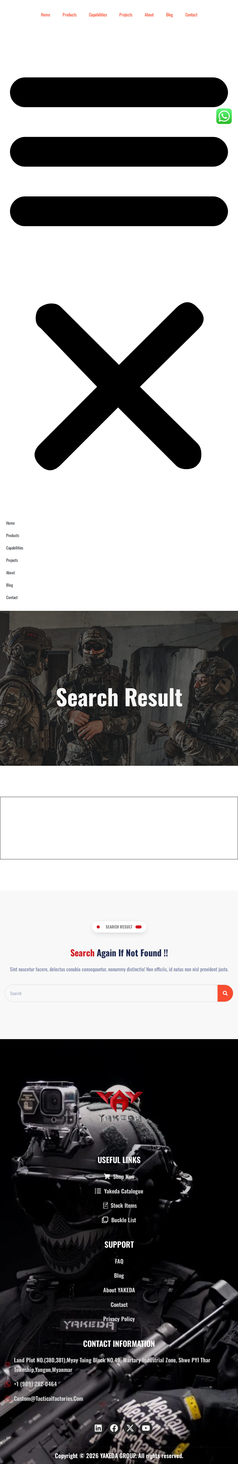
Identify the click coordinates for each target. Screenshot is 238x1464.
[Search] (225, 993)
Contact (191, 14)
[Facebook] (114, 1428)
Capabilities (98, 14)
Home (45, 14)
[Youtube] (146, 1428)
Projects (125, 14)
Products (70, 14)
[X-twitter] (130, 1428)
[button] (119, 268)
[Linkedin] (98, 1428)
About (149, 14)
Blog (169, 14)
